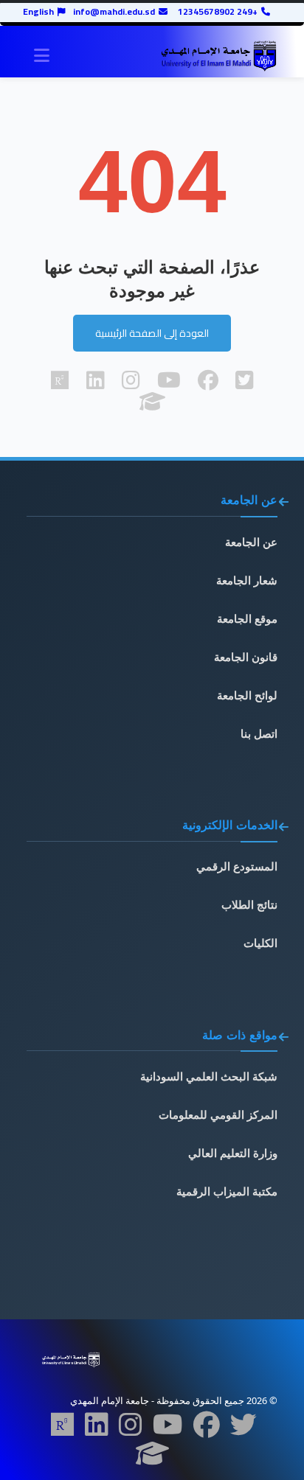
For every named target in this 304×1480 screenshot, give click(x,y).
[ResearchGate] (63, 1429)
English (38, 11)
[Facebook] (206, 1429)
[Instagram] (130, 1429)
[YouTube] (168, 1429)
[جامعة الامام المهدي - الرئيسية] (218, 56)
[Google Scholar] (152, 1458)
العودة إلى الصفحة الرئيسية (152, 333)
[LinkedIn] (96, 1429)
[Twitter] (243, 1429)
